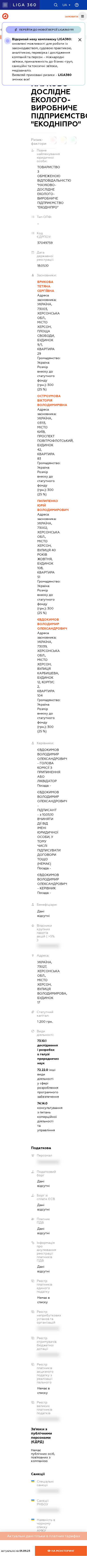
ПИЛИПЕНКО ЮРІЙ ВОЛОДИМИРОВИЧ (46, 505)
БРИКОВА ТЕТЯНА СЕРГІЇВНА (45, 286)
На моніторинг (63, 1550)
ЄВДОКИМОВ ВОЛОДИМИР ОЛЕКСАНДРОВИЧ (46, 624)
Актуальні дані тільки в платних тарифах (43, 1536)
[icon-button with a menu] (82, 16)
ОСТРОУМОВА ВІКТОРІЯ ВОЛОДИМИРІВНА (46, 400)
